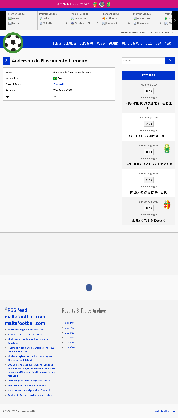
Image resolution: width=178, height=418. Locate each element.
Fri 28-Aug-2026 (149, 84)
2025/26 (70, 347)
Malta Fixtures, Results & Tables (132, 32)
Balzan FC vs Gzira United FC (148, 192)
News (168, 43)
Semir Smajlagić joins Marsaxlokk (26, 329)
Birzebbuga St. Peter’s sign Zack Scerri (29, 380)
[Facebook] (89, 287)
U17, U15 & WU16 (132, 43)
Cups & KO (86, 43)
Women (100, 43)
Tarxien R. (58, 84)
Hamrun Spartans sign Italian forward (29, 390)
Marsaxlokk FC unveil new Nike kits (27, 385)
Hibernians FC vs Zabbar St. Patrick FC (149, 105)
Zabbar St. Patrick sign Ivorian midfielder (30, 395)
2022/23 (70, 332)
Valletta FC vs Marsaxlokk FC (148, 136)
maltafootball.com (25, 323)
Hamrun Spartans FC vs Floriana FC (149, 164)
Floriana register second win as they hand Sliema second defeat (31, 358)
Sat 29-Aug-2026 (148, 145)
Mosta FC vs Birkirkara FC (149, 220)
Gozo (149, 43)
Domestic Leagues (64, 43)
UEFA (158, 43)
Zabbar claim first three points (25, 334)
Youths (114, 43)
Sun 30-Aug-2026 (148, 201)
